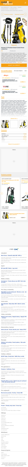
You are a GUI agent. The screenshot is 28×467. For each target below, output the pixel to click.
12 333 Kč (22, 93)
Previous (1, 193)
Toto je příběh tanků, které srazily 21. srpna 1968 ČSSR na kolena (12, 309)
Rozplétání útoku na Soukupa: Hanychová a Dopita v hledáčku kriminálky (14, 285)
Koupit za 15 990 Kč (14, 65)
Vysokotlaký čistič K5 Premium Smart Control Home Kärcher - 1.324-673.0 (10, 92)
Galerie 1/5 (14, 45)
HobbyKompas (3, 424)
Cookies (6, 465)
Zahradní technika (4, 8)
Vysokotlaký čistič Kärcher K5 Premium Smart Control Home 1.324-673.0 (9, 80)
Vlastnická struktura (19, 465)
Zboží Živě (3, 416)
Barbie (2, 437)
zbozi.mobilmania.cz (5, 7)
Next (26, 193)
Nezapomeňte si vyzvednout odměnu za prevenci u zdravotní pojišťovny (13, 387)
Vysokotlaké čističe (13, 8)
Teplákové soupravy (4, 443)
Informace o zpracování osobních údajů (19, 464)
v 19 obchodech (5, 208)
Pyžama (2, 440)
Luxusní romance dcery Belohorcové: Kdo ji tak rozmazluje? (11, 287)
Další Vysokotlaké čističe (6, 178)
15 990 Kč (22, 81)
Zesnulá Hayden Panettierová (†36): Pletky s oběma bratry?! (11, 284)
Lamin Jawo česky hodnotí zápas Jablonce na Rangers (11, 410)
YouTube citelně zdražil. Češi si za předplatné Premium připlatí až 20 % (13, 324)
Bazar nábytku (3, 447)
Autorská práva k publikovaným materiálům (9, 463)
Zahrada (19, 7)
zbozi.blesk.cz (3, 421)
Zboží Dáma (3, 419)
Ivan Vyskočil (3, 407)
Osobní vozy (3, 418)
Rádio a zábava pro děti (5, 455)
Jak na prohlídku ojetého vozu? (6, 422)
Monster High (3, 436)
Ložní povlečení (4, 446)
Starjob (2, 452)
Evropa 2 (2, 458)
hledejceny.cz (3, 415)
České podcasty (4, 454)
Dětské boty (3, 444)
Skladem (24, 76)
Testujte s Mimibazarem (5, 434)
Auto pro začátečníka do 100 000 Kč (7, 425)
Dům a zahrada (13, 7)
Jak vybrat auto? (4, 429)
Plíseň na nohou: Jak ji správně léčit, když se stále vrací (11, 386)
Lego (2, 439)
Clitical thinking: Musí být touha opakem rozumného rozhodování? (12, 371)
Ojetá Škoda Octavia (4, 428)
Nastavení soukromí (12, 465)
